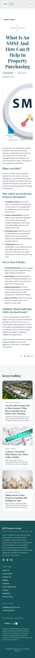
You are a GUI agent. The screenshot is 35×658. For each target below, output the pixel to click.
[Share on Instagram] (28, 356)
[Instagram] (7, 560)
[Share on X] (21, 356)
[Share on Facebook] (25, 356)
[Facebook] (11, 560)
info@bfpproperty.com (11, 607)
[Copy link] (32, 356)
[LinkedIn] (3, 560)
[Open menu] (31, 4)
